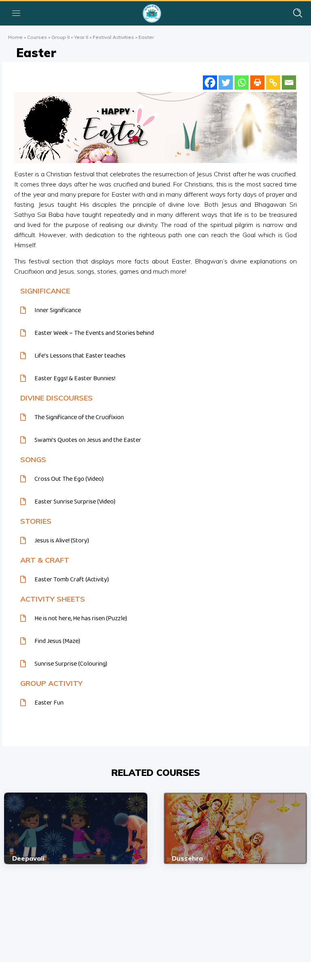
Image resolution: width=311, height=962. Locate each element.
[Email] (289, 82)
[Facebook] (210, 82)
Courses (37, 37)
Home (15, 37)
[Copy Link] (273, 82)
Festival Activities (113, 37)
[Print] (257, 82)
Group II (60, 37)
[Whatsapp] (241, 82)
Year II (81, 37)
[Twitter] (226, 82)
